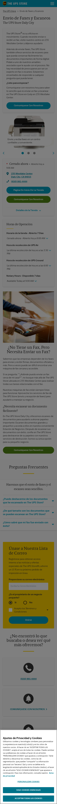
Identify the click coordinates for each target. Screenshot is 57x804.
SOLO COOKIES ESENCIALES (28, 790)
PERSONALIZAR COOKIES (29, 782)
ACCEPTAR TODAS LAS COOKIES (28, 798)
